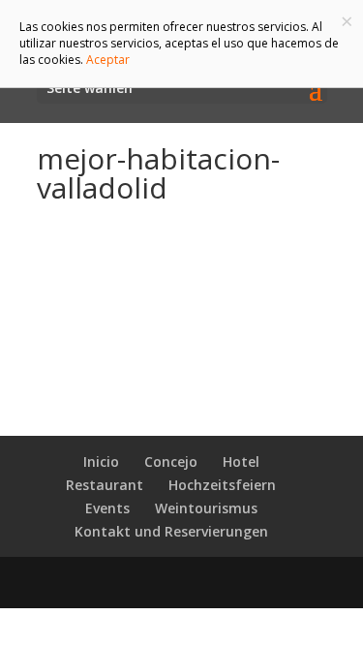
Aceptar (108, 59)
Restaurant (104, 485)
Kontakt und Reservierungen (171, 531)
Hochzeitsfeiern (222, 485)
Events (107, 508)
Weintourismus (206, 508)
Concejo (170, 461)
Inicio (101, 461)
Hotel (241, 461)
